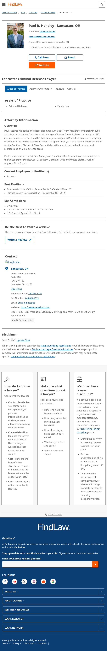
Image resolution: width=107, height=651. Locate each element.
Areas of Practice (16, 88)
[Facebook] (5, 581)
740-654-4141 (35, 293)
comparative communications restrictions (33, 356)
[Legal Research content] (102, 619)
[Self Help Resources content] (102, 610)
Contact (71, 88)
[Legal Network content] (102, 628)
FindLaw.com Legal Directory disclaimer (52, 349)
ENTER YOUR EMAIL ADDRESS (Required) (21, 558)
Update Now (23, 340)
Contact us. (19, 547)
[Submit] (95, 564)
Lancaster (33, 13)
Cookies (42, 643)
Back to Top (55, 514)
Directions (16, 288)
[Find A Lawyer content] (102, 601)
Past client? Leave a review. (42, 36)
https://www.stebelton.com (35, 307)
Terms (5, 643)
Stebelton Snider (48, 13)
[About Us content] (102, 592)
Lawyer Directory (9, 13)
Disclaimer (29, 643)
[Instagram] (34, 581)
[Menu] (4, 4)
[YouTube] (14, 581)
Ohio (23, 13)
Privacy (16, 643)
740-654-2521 (32, 298)
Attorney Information (41, 88)
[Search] (102, 4)
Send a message (26, 302)
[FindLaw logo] (16, 4)
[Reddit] (43, 581)
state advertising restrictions (56, 345)
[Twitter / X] (24, 581)
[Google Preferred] (53, 581)
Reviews (59, 88)
